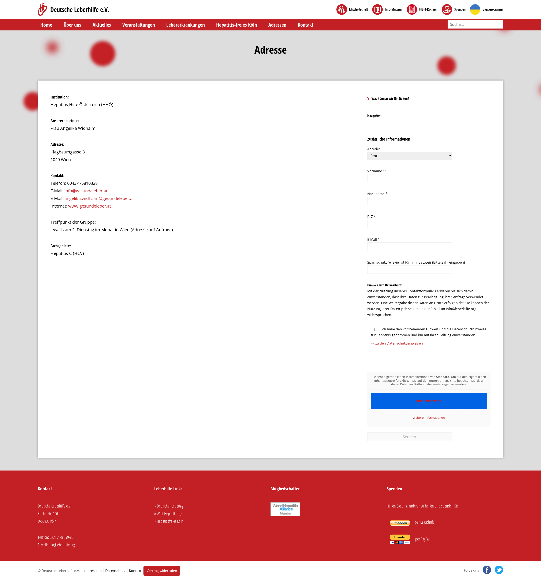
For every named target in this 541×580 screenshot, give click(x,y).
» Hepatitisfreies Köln (168, 521)
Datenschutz (115, 570)
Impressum (92, 570)
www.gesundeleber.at (89, 206)
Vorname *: (376, 171)
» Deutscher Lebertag (168, 506)
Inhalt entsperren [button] (428, 401)
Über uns (72, 24)
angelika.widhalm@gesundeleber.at (99, 198)
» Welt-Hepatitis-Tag (168, 513)
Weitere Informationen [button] (429, 418)
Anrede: (373, 149)
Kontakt (305, 24)
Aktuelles (102, 24)
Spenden (460, 9)
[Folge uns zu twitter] (498, 570)
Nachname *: (377, 194)
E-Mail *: (373, 239)
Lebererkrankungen (185, 24)
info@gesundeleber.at (85, 191)
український (492, 9)
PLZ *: (372, 216)
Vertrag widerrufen (162, 570)
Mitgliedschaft (358, 9)
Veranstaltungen (138, 24)
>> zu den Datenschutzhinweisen (397, 343)
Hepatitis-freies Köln (236, 24)
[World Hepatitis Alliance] (285, 515)
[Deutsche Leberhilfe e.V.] (73, 9)
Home (46, 24)
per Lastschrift (424, 522)
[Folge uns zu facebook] (486, 570)
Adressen (277, 24)
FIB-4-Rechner (428, 9)
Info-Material (393, 9)
